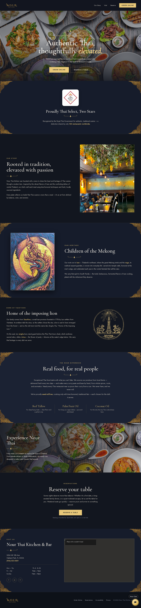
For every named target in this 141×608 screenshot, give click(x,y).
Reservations (89, 600)
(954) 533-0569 (12, 561)
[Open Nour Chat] (135, 602)
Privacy (108, 600)
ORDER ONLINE (127, 5)
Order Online (78, 600)
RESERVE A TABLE (81, 70)
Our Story (97, 5)
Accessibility (99, 600)
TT (20, 580)
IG (14, 580)
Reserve (113, 5)
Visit (105, 5)
